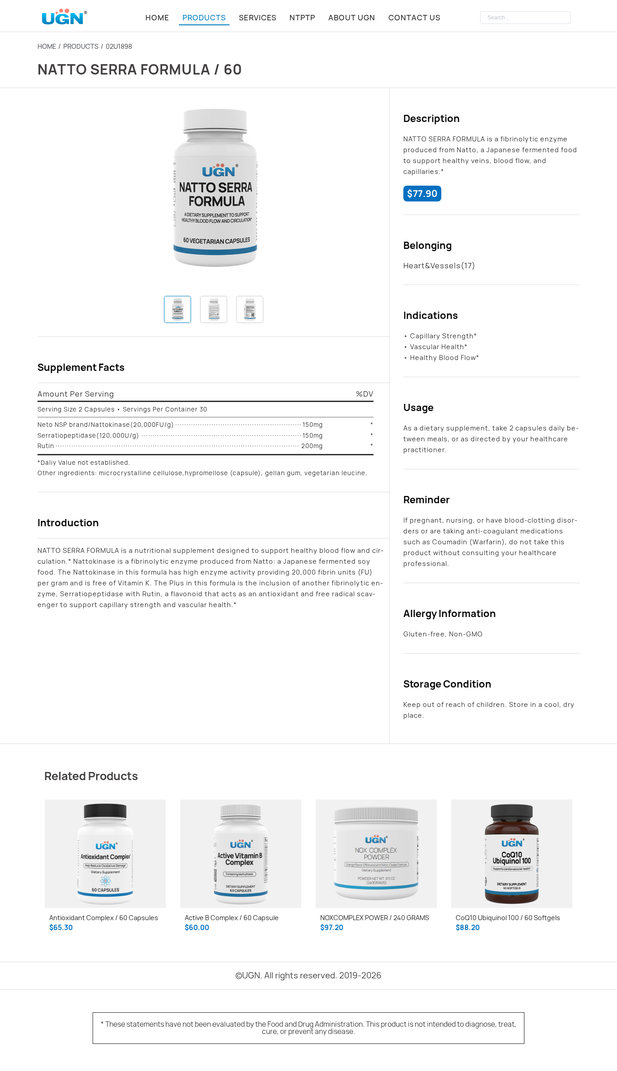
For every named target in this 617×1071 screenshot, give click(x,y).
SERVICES (257, 18)
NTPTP (302, 18)
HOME (157, 18)
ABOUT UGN (351, 18)
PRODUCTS (204, 18)
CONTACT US (414, 18)
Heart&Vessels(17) (439, 266)
